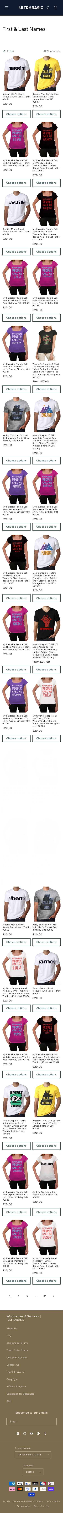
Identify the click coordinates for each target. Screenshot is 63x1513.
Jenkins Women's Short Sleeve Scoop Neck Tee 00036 (44, 1194)
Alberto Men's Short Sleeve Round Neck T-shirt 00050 (16, 927)
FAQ (8, 1335)
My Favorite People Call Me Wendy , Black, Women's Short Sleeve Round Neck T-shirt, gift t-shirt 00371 (46, 165)
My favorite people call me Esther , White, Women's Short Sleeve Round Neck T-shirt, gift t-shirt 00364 (46, 793)
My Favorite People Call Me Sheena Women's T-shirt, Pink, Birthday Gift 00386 (45, 511)
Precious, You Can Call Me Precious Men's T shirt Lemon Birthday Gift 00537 (46, 1124)
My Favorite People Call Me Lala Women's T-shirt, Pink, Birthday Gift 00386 (15, 300)
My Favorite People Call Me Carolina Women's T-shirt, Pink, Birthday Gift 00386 (45, 302)
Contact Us (12, 1364)
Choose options (16, 114)
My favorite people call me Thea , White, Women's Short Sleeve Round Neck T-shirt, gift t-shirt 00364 (46, 721)
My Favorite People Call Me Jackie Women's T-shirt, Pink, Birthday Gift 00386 (15, 1262)
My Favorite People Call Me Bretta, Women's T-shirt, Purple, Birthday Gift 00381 (16, 368)
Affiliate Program (16, 1386)
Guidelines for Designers (20, 1393)
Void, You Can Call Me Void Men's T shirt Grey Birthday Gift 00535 (45, 927)
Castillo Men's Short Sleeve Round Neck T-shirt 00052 (16, 231)
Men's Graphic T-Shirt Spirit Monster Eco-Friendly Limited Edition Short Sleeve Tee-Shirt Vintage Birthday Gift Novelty (14, 1127)
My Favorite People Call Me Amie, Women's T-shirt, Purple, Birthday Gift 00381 (16, 511)
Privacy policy (23, 1506)
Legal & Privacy (15, 1372)
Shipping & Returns (17, 1343)
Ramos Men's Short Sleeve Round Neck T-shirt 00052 (46, 991)
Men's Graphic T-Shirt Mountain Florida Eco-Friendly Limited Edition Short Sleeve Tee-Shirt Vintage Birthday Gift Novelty (44, 579)
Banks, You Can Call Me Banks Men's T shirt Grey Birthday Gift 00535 (15, 438)
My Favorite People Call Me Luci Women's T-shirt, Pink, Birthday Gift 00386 (15, 859)
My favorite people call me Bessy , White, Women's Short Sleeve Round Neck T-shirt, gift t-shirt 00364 (46, 1263)
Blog (8, 1401)
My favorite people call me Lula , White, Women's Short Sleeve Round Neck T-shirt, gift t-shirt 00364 (16, 992)
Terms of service (41, 1506)
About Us (11, 1328)
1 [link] (9, 1296)
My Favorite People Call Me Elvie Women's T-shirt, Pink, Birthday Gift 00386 (16, 163)
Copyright (12, 1379)
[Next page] (53, 1296)
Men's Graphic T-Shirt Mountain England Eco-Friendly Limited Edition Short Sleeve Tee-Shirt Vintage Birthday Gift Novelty (44, 442)
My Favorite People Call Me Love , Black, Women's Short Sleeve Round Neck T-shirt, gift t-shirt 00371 (46, 1058)
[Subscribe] (52, 1421)
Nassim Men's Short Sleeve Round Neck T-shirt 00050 (16, 96)
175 (45, 1296)
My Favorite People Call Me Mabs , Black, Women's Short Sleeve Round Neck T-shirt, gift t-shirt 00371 (16, 578)
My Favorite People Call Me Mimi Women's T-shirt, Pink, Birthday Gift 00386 (16, 1057)
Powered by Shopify (33, 1501)
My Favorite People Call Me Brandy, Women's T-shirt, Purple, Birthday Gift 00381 (16, 720)
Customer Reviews (17, 1357)
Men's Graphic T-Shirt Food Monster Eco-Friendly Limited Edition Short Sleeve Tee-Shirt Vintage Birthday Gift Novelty (44, 863)
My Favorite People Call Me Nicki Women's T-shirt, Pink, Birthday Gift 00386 (16, 647)
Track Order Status (17, 1350)
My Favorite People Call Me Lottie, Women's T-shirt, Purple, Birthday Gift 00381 (16, 792)
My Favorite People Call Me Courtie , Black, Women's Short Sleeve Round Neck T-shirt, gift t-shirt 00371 (46, 234)
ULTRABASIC (18, 1501)
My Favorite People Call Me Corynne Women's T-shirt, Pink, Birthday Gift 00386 (15, 1196)
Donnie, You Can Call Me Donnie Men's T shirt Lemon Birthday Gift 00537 (45, 98)
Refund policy (53, 1501)
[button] (6, 7)
